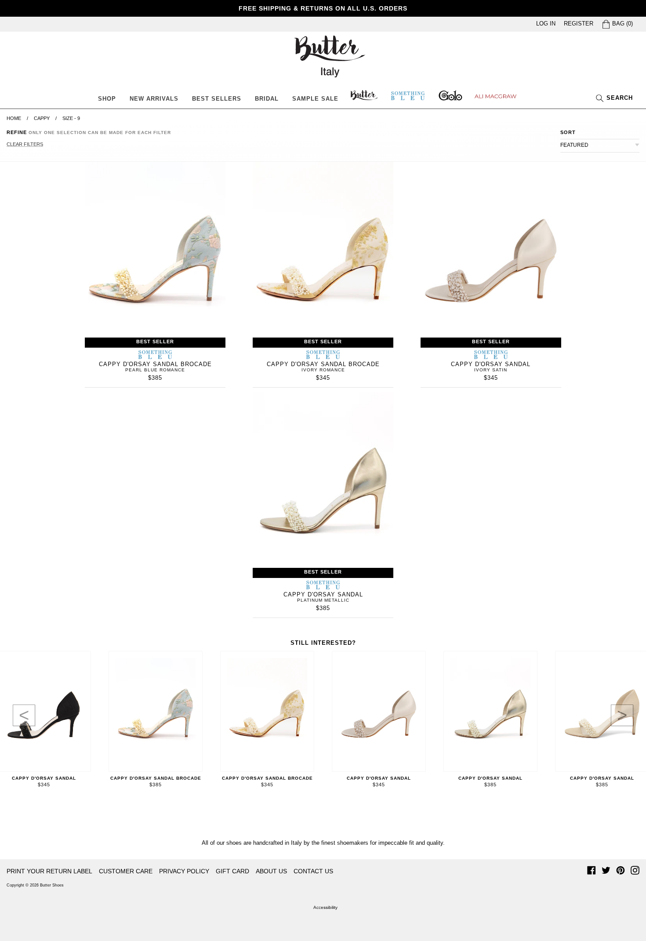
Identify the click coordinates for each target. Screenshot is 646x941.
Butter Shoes (52, 885)
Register (578, 23)
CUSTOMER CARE (125, 871)
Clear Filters (25, 144)
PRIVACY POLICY (184, 871)
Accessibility (325, 907)
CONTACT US (313, 871)
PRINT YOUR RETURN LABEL (49, 871)
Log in (545, 23)
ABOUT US (271, 871)
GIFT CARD (232, 871)
